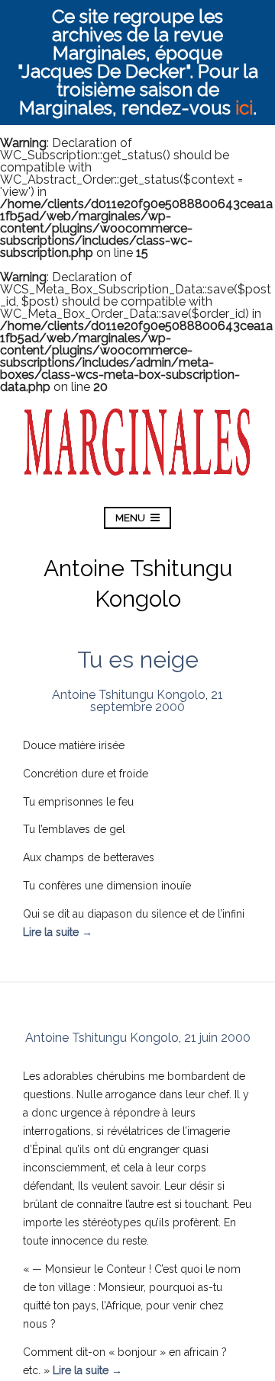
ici (244, 108)
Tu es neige (138, 659)
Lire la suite (57, 932)
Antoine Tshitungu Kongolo (128, 694)
